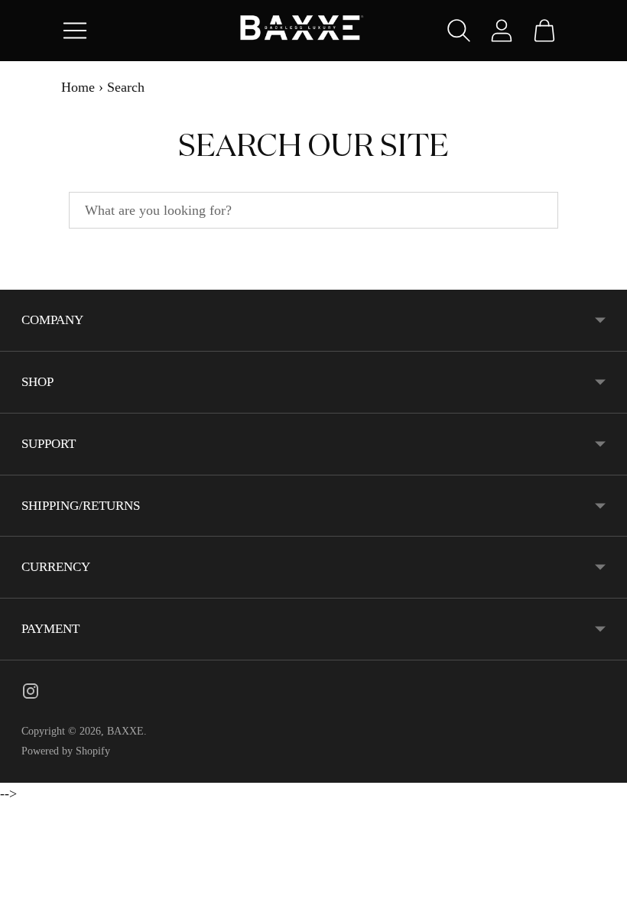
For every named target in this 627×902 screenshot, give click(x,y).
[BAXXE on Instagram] (30, 694)
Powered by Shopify (65, 751)
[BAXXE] (313, 31)
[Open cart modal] (544, 30)
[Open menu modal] (75, 30)
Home (78, 87)
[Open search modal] (458, 30)
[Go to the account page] (501, 30)
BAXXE (125, 731)
